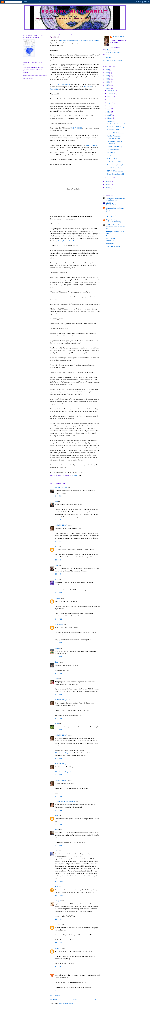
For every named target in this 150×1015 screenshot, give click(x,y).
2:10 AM (58, 593)
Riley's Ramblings (112, 220)
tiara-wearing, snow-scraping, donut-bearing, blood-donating (79, 40)
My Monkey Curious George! (64, 241)
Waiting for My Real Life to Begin (115, 232)
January (110, 178)
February (110, 121)
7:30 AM (58, 718)
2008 (107, 88)
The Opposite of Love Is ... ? (116, 124)
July (109, 106)
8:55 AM (58, 824)
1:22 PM (58, 966)
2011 (107, 79)
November (110, 94)
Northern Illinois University (115, 133)
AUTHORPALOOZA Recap (115, 127)
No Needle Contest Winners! (116, 162)
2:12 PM (58, 990)
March (109, 118)
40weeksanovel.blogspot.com (64, 753)
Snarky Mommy (111, 215)
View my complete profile (113, 60)
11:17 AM (59, 895)
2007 (107, 182)
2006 (107, 185)
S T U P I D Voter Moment (115, 171)
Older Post (96, 999)
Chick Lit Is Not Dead (113, 246)
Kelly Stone (88, 87)
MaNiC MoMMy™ (61, 525)
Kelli (56, 565)
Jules (56, 579)
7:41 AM (58, 758)
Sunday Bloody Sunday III (115, 174)
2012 (107, 76)
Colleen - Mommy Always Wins (65, 801)
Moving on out (110, 240)
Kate (56, 501)
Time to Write (54, 89)
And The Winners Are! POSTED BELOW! (114, 137)
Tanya (57, 829)
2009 (107, 85)
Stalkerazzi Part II (112, 159)
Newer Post (53, 999)
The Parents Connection (112, 52)
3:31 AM (58, 619)
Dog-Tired (54, 37)
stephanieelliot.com (111, 50)
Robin (57, 723)
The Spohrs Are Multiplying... (115, 198)
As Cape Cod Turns (61, 487)
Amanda (57, 598)
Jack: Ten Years (110, 217)
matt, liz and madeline (113, 225)
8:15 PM (58, 520)
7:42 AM (58, 775)
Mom (56, 887)
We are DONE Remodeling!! (114, 222)
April (109, 115)
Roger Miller (59, 624)
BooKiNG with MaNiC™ (75, 11)
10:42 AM (59, 881)
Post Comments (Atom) (65, 1003)
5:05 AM (58, 643)
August (109, 103)
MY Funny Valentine (113, 150)
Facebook (108, 57)
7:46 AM (58, 796)
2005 (107, 188)
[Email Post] (80, 475)
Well (107, 235)
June (109, 109)
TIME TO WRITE (76, 128)
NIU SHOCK (111, 153)
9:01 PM (58, 541)
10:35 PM (59, 560)
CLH (56, 851)
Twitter (107, 55)
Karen (57, 648)
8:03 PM (58, 496)
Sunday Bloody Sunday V (115, 147)
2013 (107, 73)
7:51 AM (58, 810)
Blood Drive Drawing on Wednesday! (114, 142)
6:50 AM (58, 657)
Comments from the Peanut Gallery (115, 209)
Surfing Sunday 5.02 (111, 200)
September (110, 100)
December (110, 91)
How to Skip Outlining (112, 205)
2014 (107, 70)
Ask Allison (109, 203)
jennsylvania (110, 243)
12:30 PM (59, 919)
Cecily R (58, 901)
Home (75, 999)
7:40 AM (58, 730)
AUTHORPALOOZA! (113, 130)
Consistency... (109, 212)
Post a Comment (55, 995)
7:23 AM (58, 694)
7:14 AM (58, 673)
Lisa (56, 678)
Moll (56, 815)
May (109, 112)
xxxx (56, 546)
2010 (107, 82)
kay (56, 972)
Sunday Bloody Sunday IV (115, 165)
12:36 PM (59, 943)
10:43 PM (59, 574)
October (110, 97)
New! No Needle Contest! (115, 168)
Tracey (57, 662)
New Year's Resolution (63, 84)
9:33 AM (58, 845)
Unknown (58, 924)
